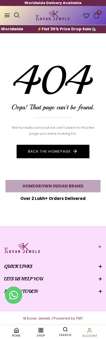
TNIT (79, 318)
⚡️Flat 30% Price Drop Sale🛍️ (64, 29)
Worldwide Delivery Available (53, 2)
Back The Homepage (49, 151)
